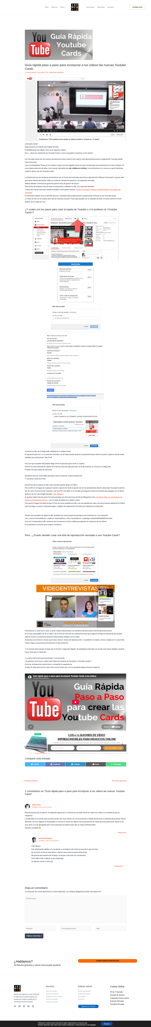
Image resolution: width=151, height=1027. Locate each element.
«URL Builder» (57, 494)
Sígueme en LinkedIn (88, 1006)
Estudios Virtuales (52, 1002)
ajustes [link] (93, 1025)
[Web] (110, 929)
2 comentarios (30, 72)
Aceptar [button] (107, 1024)
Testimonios (90, 7)
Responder (122, 833)
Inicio (47, 7)
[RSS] (33, 1006)
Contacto (110, 7)
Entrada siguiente (120, 781)
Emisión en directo (52, 994)
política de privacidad (40, 753)
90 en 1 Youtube (51, 991)
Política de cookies (84, 994)
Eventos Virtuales (52, 999)
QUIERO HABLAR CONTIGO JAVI (107, 961)
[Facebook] (19, 1006)
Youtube (41, 72)
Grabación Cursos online (54, 996)
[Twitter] (15, 1006)
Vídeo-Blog (101, 7)
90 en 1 (62, 7)
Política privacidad (84, 991)
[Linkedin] (24, 1006)
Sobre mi (54, 7)
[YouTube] (28, 1006)
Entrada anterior (30, 781)
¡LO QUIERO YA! (113, 748)
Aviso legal (81, 996)
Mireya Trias (36, 805)
